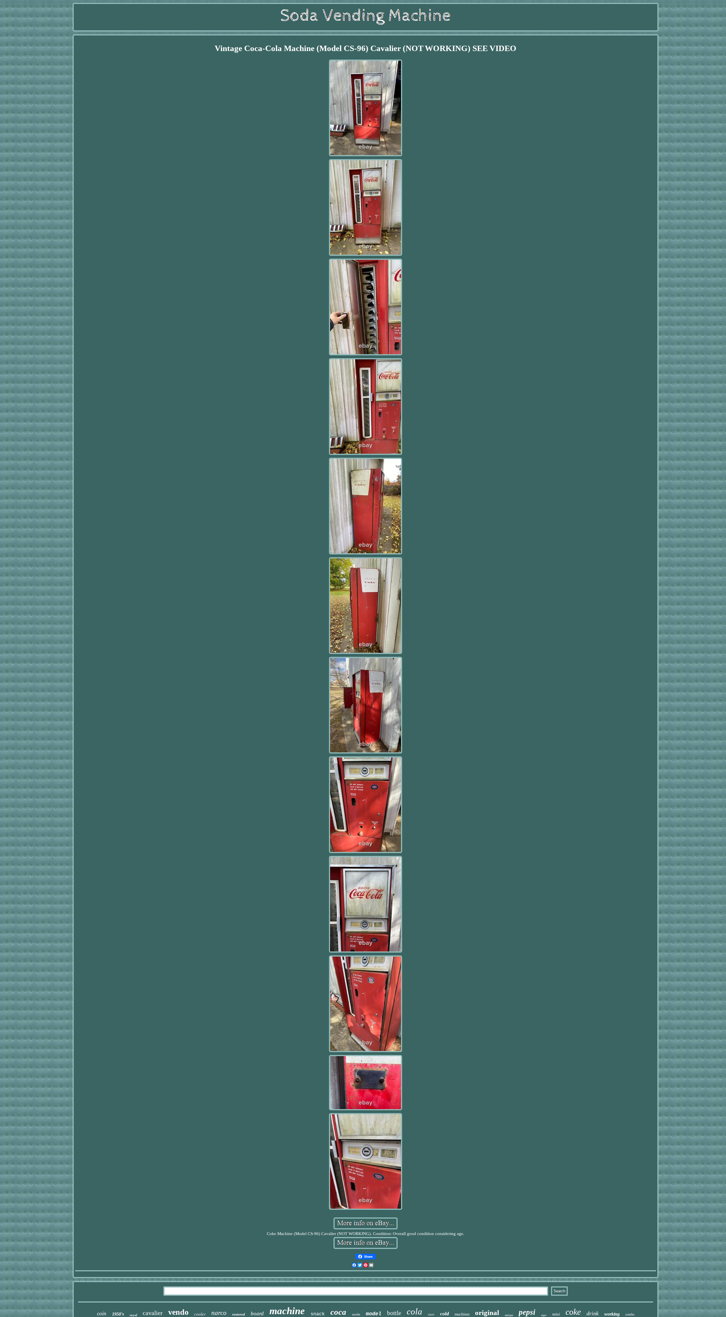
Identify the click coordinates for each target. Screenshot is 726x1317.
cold (444, 1313)
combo (629, 1314)
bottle (394, 1313)
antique (509, 1315)
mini (556, 1314)
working (612, 1314)
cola (414, 1311)
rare (431, 1314)
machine (287, 1310)
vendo (178, 1312)
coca (338, 1311)
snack (318, 1314)
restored (238, 1314)
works (356, 1314)
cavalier (152, 1312)
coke (573, 1311)
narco (219, 1312)
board (257, 1313)
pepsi (527, 1312)
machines (462, 1314)
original (487, 1312)
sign (543, 1315)
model (373, 1314)
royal (133, 1315)
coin (101, 1313)
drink (592, 1313)
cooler (200, 1314)
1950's (118, 1314)
